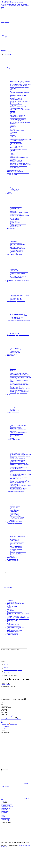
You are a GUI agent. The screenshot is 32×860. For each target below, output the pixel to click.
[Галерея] (12, 756)
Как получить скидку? (7, 716)
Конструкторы (11, 610)
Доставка (17, 4)
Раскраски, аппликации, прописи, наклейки (18, 617)
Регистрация (7, 1)
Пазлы (8, 623)
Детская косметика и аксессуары (15, 603)
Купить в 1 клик (16, 719)
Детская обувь (10, 621)
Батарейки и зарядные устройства (16, 616)
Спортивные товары (12, 634)
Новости (18, 2)
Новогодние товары (12, 620)
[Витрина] (12, 768)
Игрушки (9, 609)
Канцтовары (10, 600)
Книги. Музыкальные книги (14, 612)
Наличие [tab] (6, 728)
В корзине (9, 719)
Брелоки (9, 607)
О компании (12, 2)
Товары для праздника (13, 624)
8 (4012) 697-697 (5, 22)
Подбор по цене (5, 2)
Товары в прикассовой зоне (14, 628)
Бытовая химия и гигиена (14, 626)
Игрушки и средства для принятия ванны (18, 619)
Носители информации (13, 631)
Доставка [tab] (6, 726)
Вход (2, 1)
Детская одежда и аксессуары (14, 630)
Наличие (8, 684)
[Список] (12, 744)
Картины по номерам (12, 633)
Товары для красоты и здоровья (15, 627)
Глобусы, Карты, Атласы (13, 602)
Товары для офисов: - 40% (17, 5)
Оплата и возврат (10, 4)
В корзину (3, 719)
